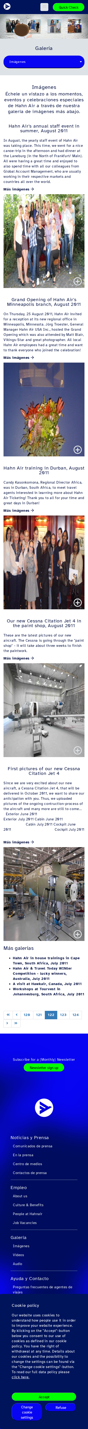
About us (20, 1196)
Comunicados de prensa (33, 1146)
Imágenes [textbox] (17, 62)
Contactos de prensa (30, 1173)
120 (27, 1015)
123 (63, 1015)
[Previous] (17, 1015)
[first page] (8, 1015)
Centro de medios (27, 1164)
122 (51, 1015)
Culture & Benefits (28, 1205)
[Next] (7, 1023)
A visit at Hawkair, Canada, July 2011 (47, 984)
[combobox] (44, 62)
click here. (20, 1377)
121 (39, 1015)
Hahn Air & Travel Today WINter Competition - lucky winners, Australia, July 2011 (42, 973)
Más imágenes (17, 189)
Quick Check (68, 7)
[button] (44, 7)
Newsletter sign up (44, 1068)
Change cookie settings (27, 1412)
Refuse (61, 1408)
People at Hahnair (27, 1214)
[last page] (16, 1023)
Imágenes (21, 1246)
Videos (18, 1255)
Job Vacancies (25, 1223)
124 (76, 1015)
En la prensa (23, 1155)
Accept (44, 1397)
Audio (17, 1264)
